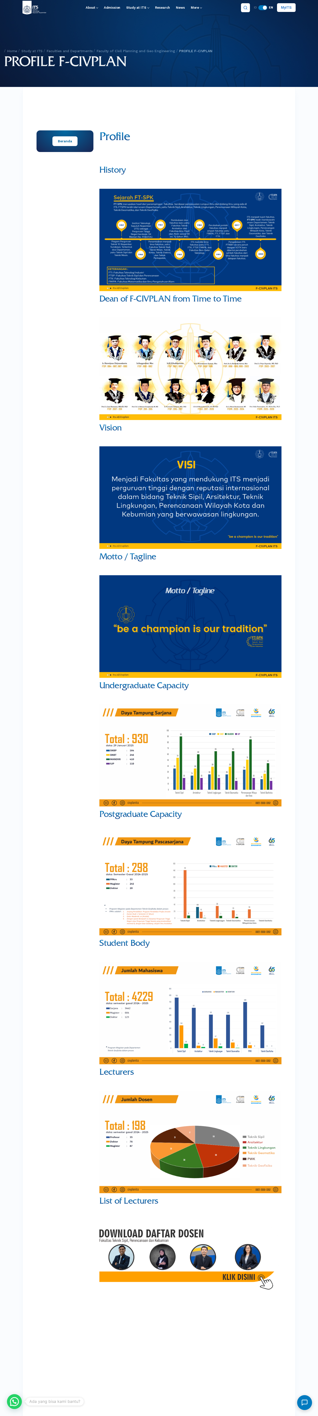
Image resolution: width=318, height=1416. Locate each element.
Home (12, 51)
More (195, 7)
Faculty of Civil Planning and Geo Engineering (136, 51)
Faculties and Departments (69, 51)
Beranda (65, 141)
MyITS (286, 7)
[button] (14, 1401)
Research (162, 7)
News (180, 7)
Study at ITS (136, 7)
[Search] (245, 7)
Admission (112, 7)
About (90, 7)
